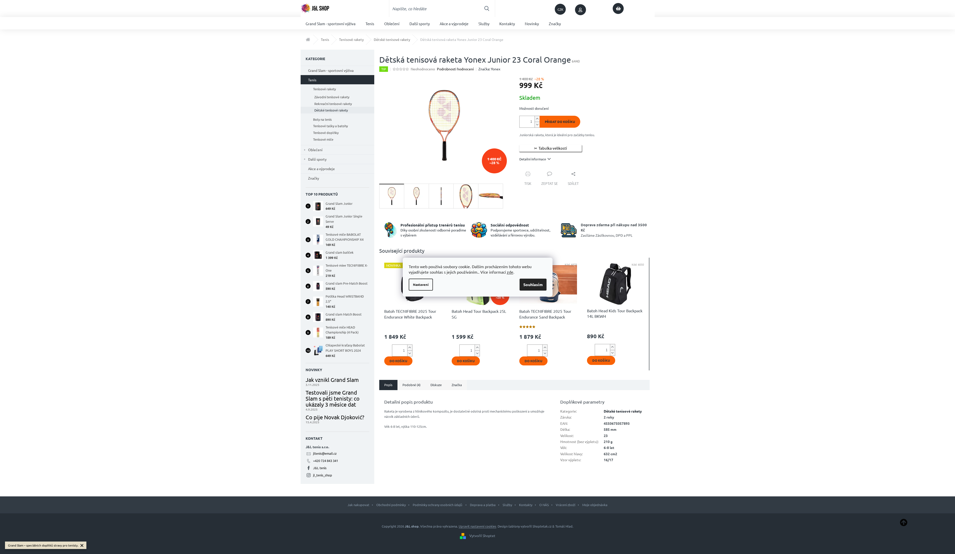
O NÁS (544, 505)
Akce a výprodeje (321, 168)
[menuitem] (331, 23)
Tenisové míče (323, 139)
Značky (313, 178)
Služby (507, 505)
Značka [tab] (457, 385)
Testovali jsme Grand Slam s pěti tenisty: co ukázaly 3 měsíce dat (333, 398)
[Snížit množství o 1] (537, 124)
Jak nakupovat (358, 505)
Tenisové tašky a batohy (330, 126)
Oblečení (315, 149)
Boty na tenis (322, 119)
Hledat (486, 8)
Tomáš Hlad (564, 526)
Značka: (489, 69)
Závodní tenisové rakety (331, 97)
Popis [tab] (388, 385)
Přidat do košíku (560, 121)
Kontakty (525, 505)
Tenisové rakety (324, 89)
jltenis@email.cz (325, 453)
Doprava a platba (483, 505)
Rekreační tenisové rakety (333, 104)
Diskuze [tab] (436, 385)
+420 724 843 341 (325, 460)
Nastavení (421, 284)
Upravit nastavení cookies (477, 526)
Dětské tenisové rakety (331, 110)
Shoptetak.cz (542, 526)
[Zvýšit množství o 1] (537, 119)
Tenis (312, 80)
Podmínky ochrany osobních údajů (438, 505)
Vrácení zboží (565, 505)
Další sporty (317, 159)
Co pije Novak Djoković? (335, 417)
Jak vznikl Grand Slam (332, 380)
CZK (560, 9)
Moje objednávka (594, 505)
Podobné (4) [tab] (411, 385)
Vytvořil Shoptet (482, 535)
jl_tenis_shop (322, 475)
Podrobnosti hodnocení (455, 69)
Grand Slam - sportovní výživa (331, 70)
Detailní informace (532, 159)
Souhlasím (533, 284)
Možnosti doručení (534, 108)
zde (510, 271)
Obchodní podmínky (391, 505)
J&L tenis (320, 468)
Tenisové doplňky (326, 132)
